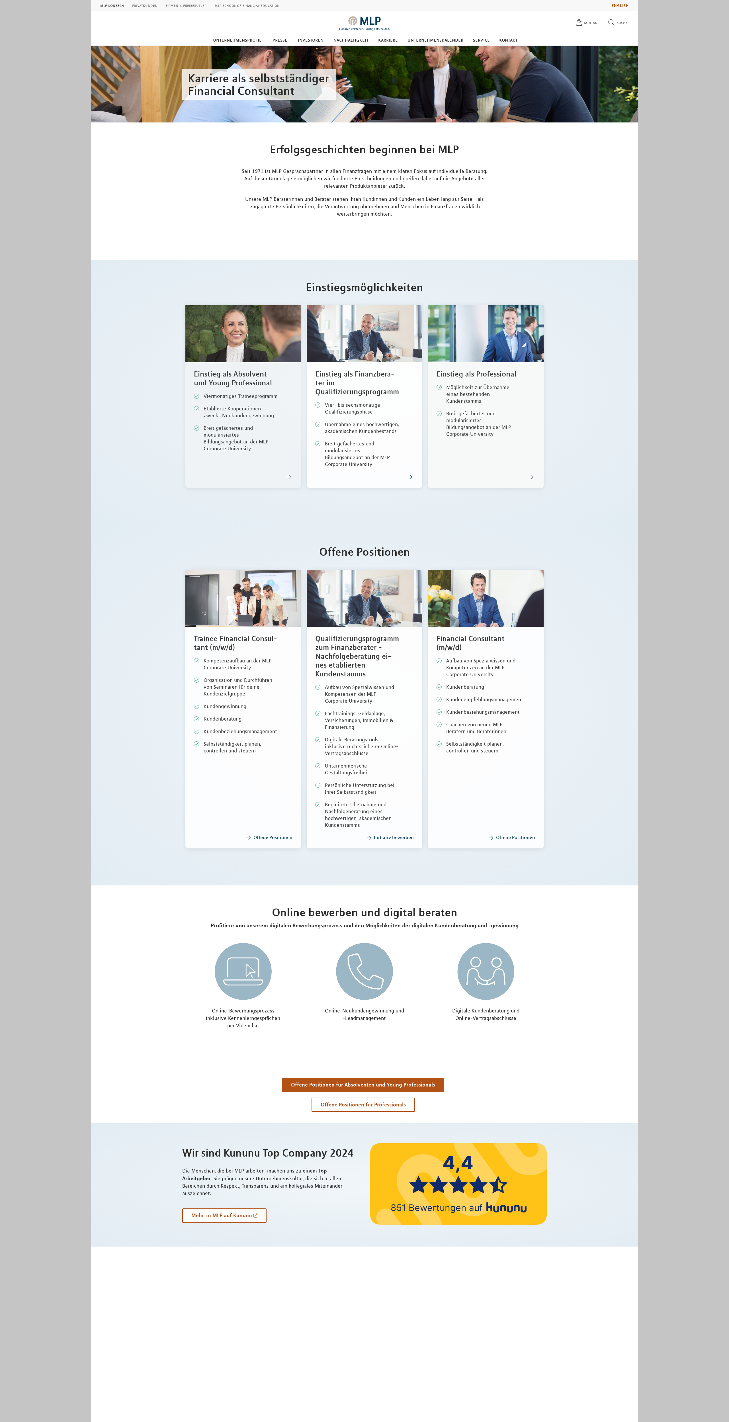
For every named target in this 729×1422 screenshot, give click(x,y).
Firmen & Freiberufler (186, 5)
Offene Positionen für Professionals (363, 1104)
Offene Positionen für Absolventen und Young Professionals (363, 1084)
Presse (280, 40)
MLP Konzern (112, 5)
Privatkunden (144, 5)
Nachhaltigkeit (350, 40)
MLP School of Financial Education (247, 5)
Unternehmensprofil (237, 40)
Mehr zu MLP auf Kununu (221, 1215)
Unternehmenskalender (435, 40)
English (620, 5)
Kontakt (508, 40)
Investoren (310, 40)
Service (481, 40)
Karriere (388, 40)
